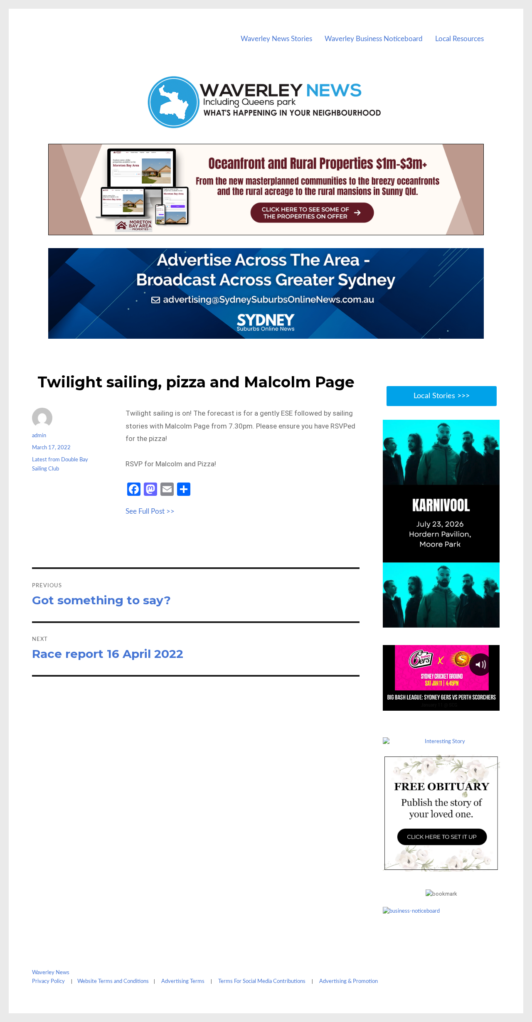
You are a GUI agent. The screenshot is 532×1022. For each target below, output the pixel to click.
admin (39, 435)
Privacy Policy (48, 981)
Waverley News (50, 972)
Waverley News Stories (276, 38)
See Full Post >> (150, 511)
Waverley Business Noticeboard (374, 38)
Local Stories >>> (442, 396)
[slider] (449, 620)
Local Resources (459, 38)
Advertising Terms (182, 981)
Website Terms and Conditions (113, 981)
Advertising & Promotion (348, 981)
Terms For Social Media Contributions (261, 981)
